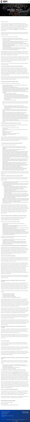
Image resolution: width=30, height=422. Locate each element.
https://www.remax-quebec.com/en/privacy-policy (18, 364)
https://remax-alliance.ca (5, 29)
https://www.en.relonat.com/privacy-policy (9, 368)
